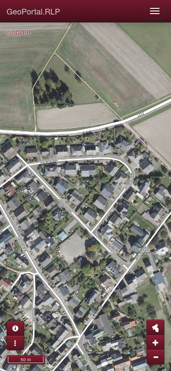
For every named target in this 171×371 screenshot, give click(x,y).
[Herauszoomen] (155, 356)
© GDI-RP (18, 32)
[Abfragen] (15, 328)
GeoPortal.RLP (33, 11)
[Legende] (15, 342)
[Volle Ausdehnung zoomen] (155, 327)
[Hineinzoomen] (155, 342)
